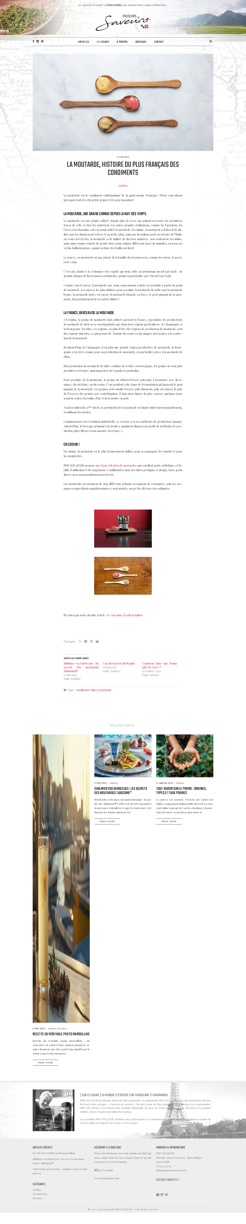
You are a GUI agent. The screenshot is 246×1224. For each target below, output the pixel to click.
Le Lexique (103, 42)
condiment (83, 690)
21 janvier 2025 (164, 783)
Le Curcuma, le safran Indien (124, 615)
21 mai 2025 (39, 1028)
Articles (83, 42)
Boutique (140, 42)
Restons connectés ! (167, 1179)
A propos (122, 42)
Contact (159, 42)
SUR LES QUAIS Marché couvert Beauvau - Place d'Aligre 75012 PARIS (179, 1157)
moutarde (104, 690)
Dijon (94, 690)
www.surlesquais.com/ (107, 1178)
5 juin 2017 (123, 157)
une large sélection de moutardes (116, 465)
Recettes (62, 1028)
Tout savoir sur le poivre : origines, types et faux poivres (181, 791)
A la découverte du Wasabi (119, 663)
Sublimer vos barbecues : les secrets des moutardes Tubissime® (81, 667)
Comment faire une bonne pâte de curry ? (159, 665)
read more (45, 1062)
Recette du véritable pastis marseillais (61, 1034)
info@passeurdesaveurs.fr (171, 1170)
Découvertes (40, 1194)
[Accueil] (123, 23)
